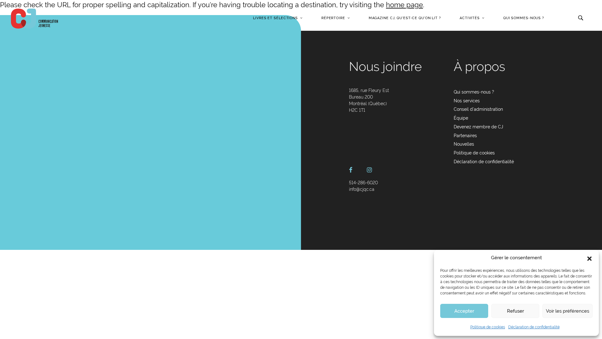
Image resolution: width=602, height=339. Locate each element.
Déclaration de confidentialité (534, 327)
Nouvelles (464, 144)
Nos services (467, 100)
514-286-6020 (363, 182)
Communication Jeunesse (34, 18)
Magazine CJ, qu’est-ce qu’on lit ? (405, 18)
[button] (589, 258)
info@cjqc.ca (361, 189)
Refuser (515, 311)
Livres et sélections (275, 18)
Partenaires (465, 135)
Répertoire (333, 18)
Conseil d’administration (478, 109)
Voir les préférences (567, 311)
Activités (470, 18)
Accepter (464, 311)
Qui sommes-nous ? (523, 18)
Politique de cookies (487, 327)
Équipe (461, 118)
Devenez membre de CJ (478, 126)
